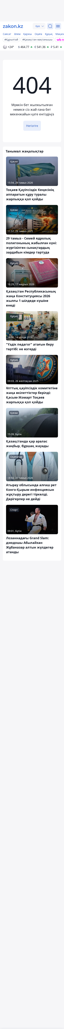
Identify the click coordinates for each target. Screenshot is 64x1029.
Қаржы (27, 34)
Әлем (17, 34)
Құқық (49, 34)
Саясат (7, 34)
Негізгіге (32, 126)
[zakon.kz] (13, 26)
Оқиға (38, 34)
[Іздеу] (50, 26)
